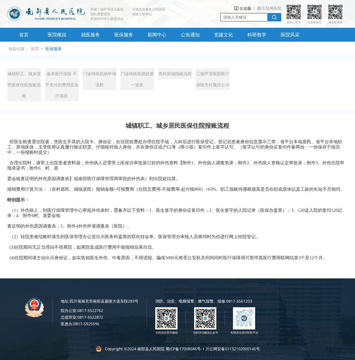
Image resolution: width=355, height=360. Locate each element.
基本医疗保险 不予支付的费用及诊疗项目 (61, 85)
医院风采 (290, 34)
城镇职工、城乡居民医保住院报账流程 (24, 85)
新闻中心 (157, 34)
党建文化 (223, 34)
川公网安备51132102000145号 (233, 348)
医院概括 (57, 34)
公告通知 (190, 34)
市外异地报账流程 (175, 73)
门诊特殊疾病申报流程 (99, 79)
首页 (24, 34)
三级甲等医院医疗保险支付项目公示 (212, 79)
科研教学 (256, 34)
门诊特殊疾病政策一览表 (137, 79)
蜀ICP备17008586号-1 (185, 348)
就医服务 (90, 34)
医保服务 (123, 34)
